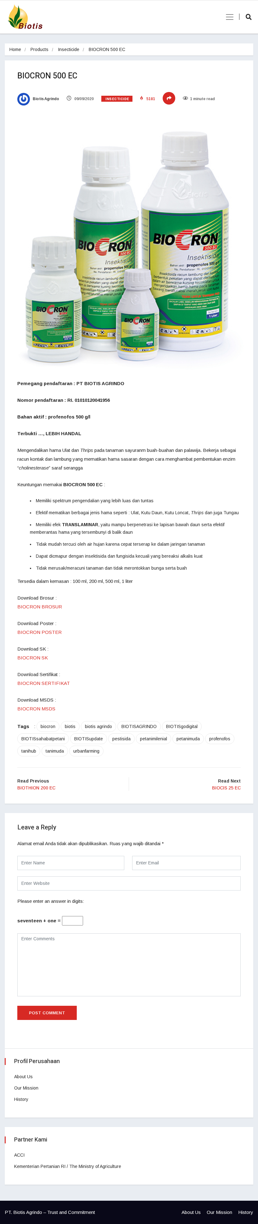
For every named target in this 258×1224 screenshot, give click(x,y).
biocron (48, 726)
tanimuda (55, 751)
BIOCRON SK (32, 657)
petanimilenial (153, 738)
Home (15, 49)
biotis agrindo (98, 726)
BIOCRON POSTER (39, 632)
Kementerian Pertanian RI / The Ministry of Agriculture (67, 1166)
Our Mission (26, 1087)
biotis (70, 726)
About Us (23, 1076)
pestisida (121, 738)
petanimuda (188, 738)
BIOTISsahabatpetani (43, 738)
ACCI (19, 1155)
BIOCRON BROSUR (39, 606)
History (21, 1099)
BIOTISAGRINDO (139, 726)
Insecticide (68, 49)
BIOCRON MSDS (36, 708)
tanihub (28, 751)
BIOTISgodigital (182, 726)
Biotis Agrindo (45, 99)
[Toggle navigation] (227, 17)
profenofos (219, 738)
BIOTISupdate (88, 738)
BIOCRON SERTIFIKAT (43, 683)
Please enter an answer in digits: (50, 901)
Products (39, 49)
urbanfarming (86, 751)
